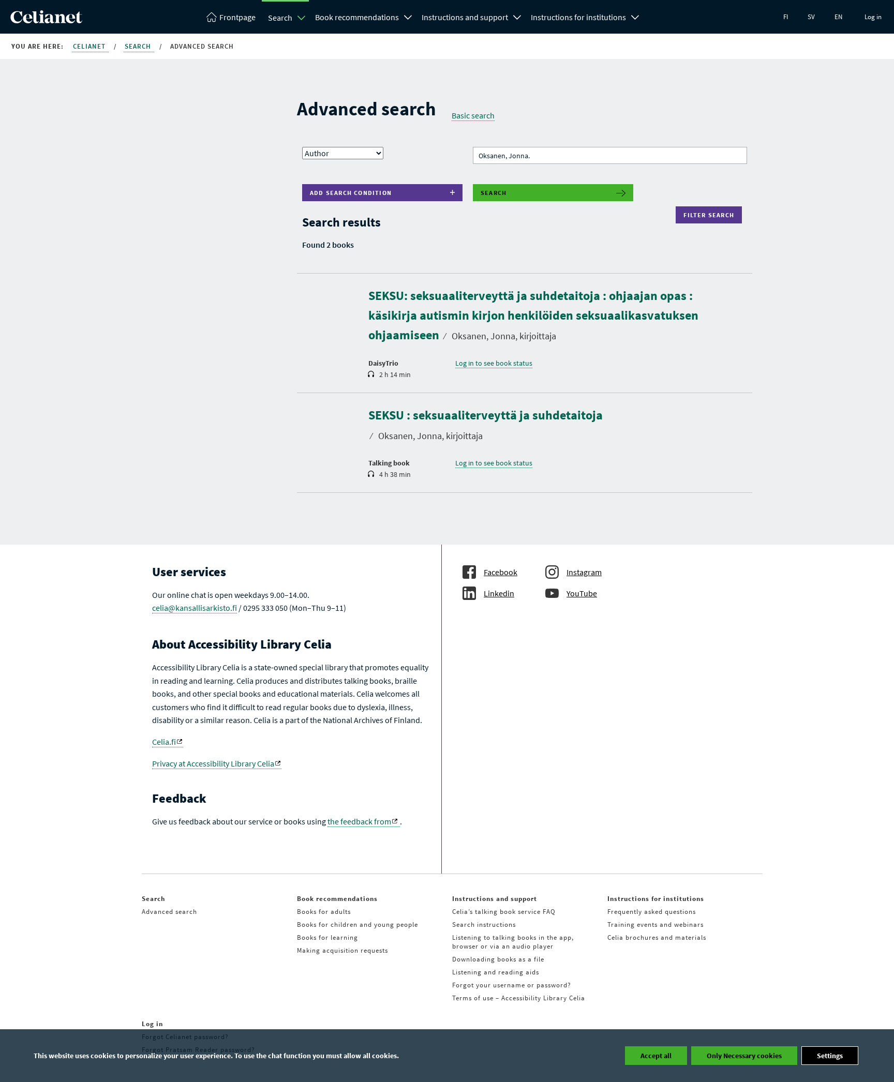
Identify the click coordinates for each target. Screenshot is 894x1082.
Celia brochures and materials (656, 937)
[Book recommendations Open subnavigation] (408, 16)
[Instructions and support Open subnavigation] (517, 16)
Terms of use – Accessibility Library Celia (518, 998)
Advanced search (169, 911)
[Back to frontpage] (46, 20)
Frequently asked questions (651, 911)
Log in (873, 16)
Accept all (656, 1055)
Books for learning (327, 937)
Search (280, 17)
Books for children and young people (357, 924)
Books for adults (324, 911)
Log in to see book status (493, 363)
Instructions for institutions (578, 17)
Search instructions (484, 924)
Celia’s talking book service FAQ (504, 911)
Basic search (473, 115)
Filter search (711, 214)
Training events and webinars (655, 924)
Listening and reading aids (495, 972)
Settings (830, 1055)
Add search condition (351, 193)
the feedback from (359, 821)
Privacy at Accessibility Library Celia (213, 763)
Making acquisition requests (342, 950)
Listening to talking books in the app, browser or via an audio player (513, 942)
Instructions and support (465, 17)
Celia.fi (164, 742)
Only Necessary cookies (744, 1055)
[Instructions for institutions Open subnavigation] (635, 16)
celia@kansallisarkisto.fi (194, 608)
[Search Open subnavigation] (301, 18)
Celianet (90, 46)
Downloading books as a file (498, 959)
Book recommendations (357, 17)
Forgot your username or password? (511, 985)
